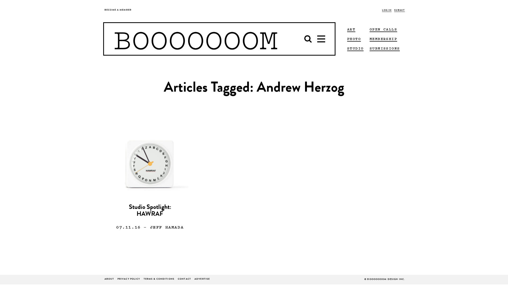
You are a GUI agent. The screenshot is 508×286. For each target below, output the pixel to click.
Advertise (202, 279)
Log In (387, 10)
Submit (399, 10)
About (109, 279)
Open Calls (383, 29)
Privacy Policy (128, 279)
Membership (383, 38)
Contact (184, 279)
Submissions (385, 48)
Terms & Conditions (159, 279)
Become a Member (118, 10)
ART (351, 29)
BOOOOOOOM (196, 39)
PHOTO (354, 38)
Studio (355, 48)
